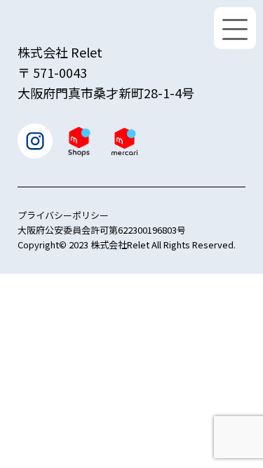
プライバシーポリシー (63, 215)
